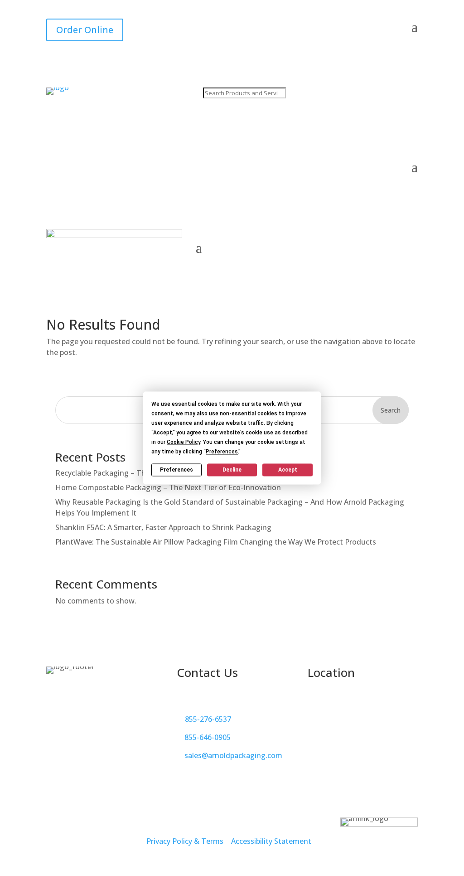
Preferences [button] (222, 451)
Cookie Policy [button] (183, 442)
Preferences (176, 470)
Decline (232, 470)
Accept (287, 470)
